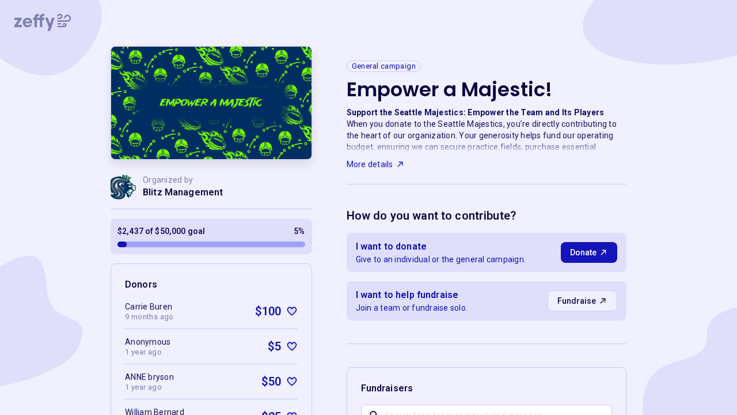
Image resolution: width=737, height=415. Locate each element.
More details (370, 164)
